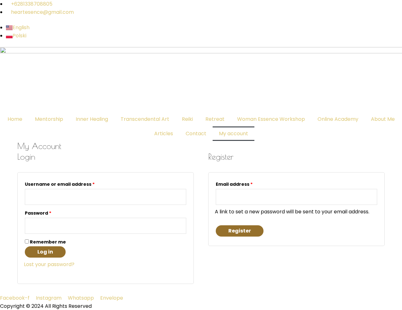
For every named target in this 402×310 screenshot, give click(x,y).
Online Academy (338, 119)
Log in (45, 251)
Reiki (187, 119)
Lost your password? (49, 264)
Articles (163, 133)
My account (233, 133)
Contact (196, 133)
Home (15, 119)
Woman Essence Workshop (271, 119)
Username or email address (71, 183)
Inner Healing (92, 119)
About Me (383, 119)
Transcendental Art (145, 119)
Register (239, 230)
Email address (245, 183)
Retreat (215, 119)
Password (49, 212)
